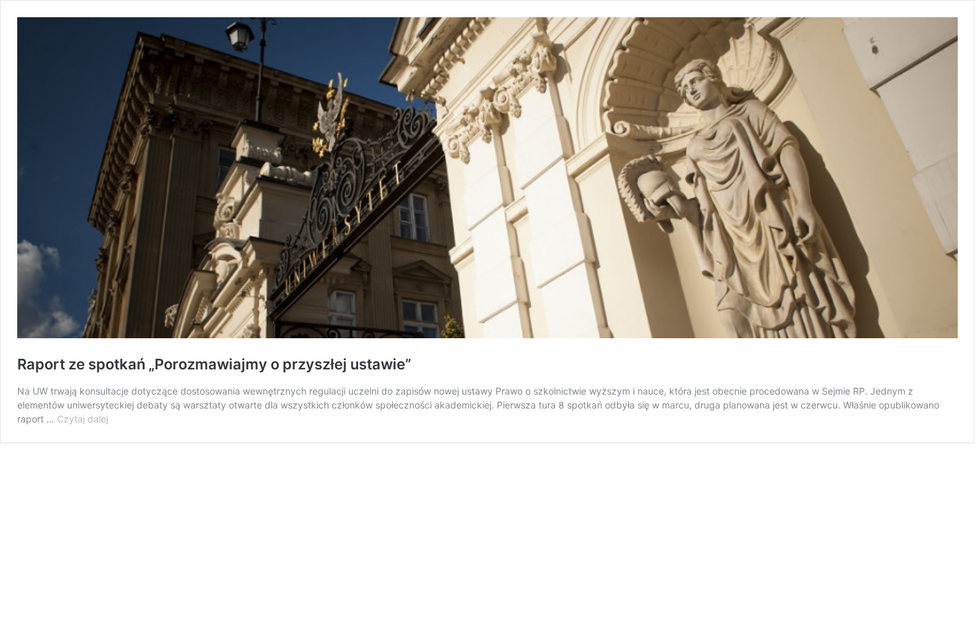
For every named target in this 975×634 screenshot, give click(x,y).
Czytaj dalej (82, 418)
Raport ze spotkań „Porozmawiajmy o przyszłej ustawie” (214, 364)
